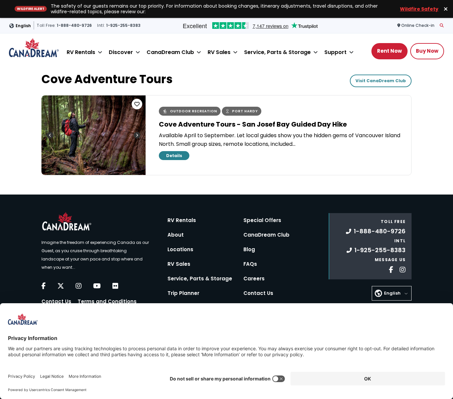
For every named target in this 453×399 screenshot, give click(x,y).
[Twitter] (60, 286)
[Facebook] (43, 286)
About (175, 234)
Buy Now (427, 50)
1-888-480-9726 (380, 231)
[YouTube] (97, 286)
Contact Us (56, 301)
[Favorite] (137, 104)
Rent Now (389, 50)
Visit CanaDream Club (381, 81)
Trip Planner (183, 293)
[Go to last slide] (50, 135)
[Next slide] (137, 135)
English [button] (23, 25)
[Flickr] (115, 286)
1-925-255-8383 (380, 250)
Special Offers (262, 220)
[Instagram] (79, 286)
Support (335, 52)
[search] (442, 25)
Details (174, 155)
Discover (121, 52)
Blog (249, 249)
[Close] (100, 52)
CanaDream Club (170, 52)
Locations (180, 249)
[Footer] (388, 269)
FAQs (250, 263)
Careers (254, 278)
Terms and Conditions (107, 301)
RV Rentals (81, 52)
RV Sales (219, 52)
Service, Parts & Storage (277, 52)
